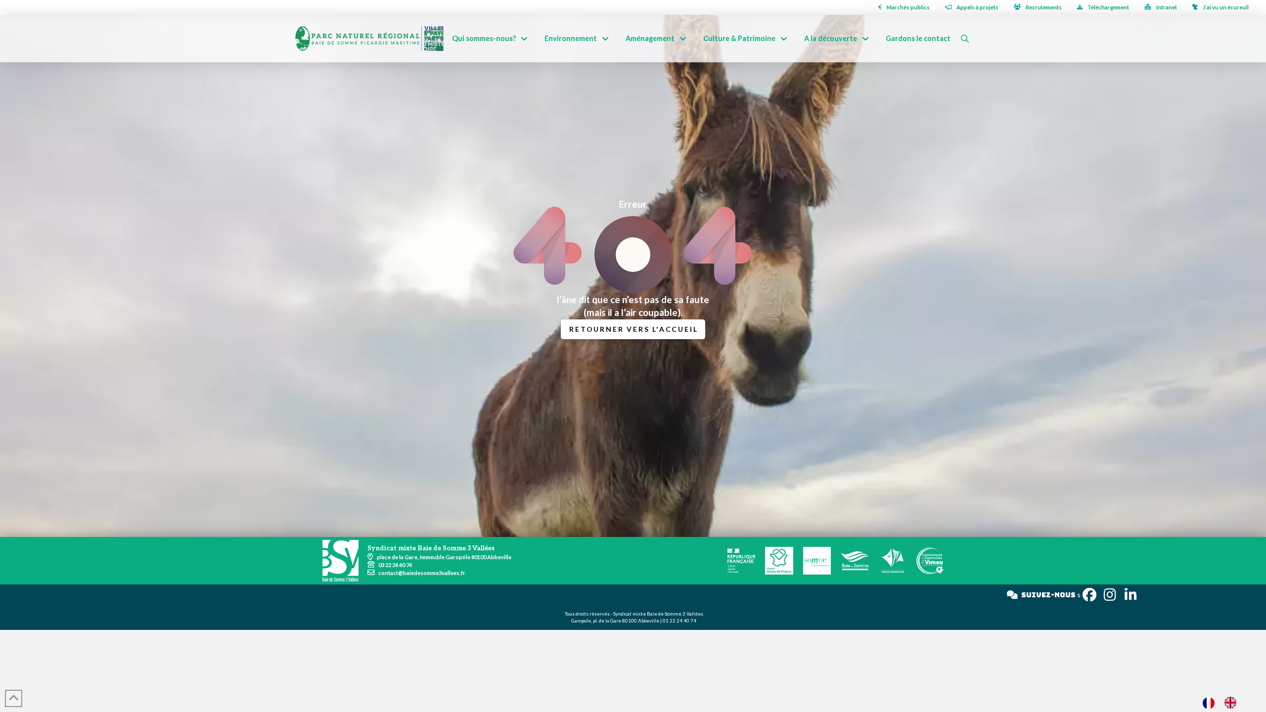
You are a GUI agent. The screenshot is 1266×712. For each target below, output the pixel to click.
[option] (1233, 703)
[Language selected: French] (1224, 702)
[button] (965, 38)
